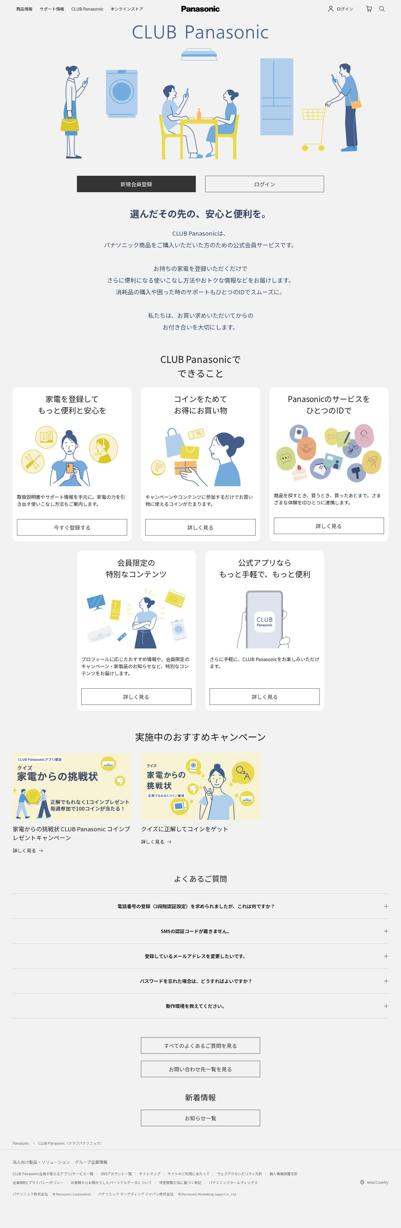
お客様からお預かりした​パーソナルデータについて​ (111, 1182)
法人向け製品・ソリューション (41, 1162)
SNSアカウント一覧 (116, 1173)
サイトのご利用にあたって (189, 1173)
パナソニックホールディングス (233, 1182)
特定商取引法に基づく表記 (180, 1182)
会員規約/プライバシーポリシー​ (38, 1182)
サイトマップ (149, 1173)
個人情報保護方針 (283, 1173)
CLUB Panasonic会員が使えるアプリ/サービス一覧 (53, 1173)
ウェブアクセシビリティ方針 (239, 1173)
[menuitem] (24, 9)
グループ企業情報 (91, 1162)
